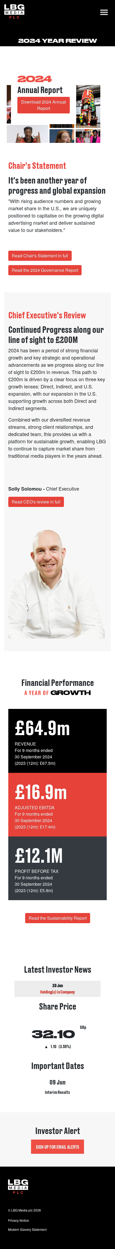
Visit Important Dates (57, 1081)
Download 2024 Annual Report (43, 105)
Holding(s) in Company (57, 992)
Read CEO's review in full (36, 502)
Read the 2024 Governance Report (45, 270)
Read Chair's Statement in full (40, 256)
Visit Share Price (57, 1026)
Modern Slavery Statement (27, 1229)
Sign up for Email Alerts (57, 1147)
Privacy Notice (18, 1220)
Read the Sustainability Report (58, 918)
